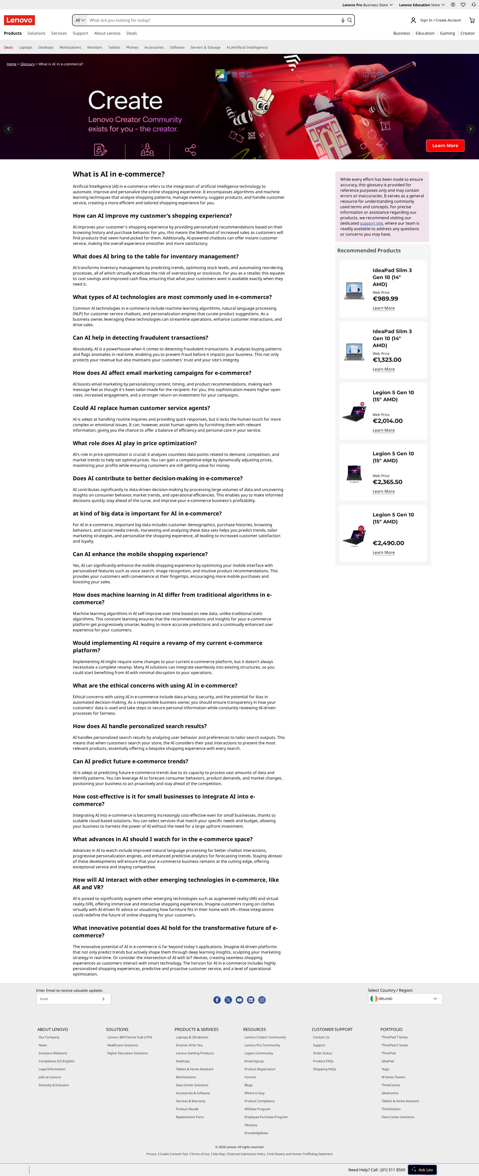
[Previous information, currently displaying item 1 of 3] (8, 129)
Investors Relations (53, 1053)
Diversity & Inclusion (54, 1085)
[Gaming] (456, 32)
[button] (453, 4)
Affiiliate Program (257, 1109)
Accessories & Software (193, 1093)
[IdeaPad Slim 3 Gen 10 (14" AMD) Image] (354, 291)
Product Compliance (259, 1101)
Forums (250, 1077)
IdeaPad (388, 1061)
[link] (474, 5)
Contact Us (321, 1037)
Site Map (219, 1154)
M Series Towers (393, 1077)
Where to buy (254, 1093)
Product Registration (259, 1069)
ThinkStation (391, 1109)
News (43, 1045)
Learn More (384, 308)
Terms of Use (200, 1154)
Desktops (183, 1061)
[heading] (397, 277)
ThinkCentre (391, 1085)
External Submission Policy (246, 1154)
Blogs (248, 1085)
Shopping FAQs (324, 1069)
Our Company (49, 1037)
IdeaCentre (390, 1093)
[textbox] (405, 998)
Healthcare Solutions (122, 1045)
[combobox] (80, 20)
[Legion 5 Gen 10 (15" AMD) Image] (354, 413)
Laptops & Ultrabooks (192, 1037)
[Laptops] (34, 47)
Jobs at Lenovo (50, 1077)
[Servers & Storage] (222, 47)
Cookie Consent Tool (174, 1154)
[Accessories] (165, 47)
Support (319, 1045)
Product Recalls (187, 1109)
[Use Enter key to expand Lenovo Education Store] (443, 4)
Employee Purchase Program (266, 1117)
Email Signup (254, 1061)
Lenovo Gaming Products (195, 1053)
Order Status (322, 1053)
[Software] (186, 47)
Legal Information (52, 1069)
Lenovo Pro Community (262, 1045)
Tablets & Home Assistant (194, 1069)
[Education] (436, 32)
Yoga (385, 1069)
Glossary (27, 64)
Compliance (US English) (56, 1061)
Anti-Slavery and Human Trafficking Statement (300, 1154)
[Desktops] (55, 47)
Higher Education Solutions (127, 1053)
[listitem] (383, 288)
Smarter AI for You (189, 1045)
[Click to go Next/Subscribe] (103, 998)
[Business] (411, 32)
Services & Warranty (191, 1101)
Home (11, 64)
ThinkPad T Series (395, 1037)
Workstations (186, 1077)
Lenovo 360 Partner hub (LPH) (129, 1037)
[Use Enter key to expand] (464, 20)
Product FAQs (323, 1061)
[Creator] (476, 32)
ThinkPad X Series (395, 1045)
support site (371, 223)
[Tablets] (122, 47)
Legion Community (258, 1053)
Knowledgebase (256, 1133)
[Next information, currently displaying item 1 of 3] (471, 129)
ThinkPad (389, 1053)
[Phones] (140, 47)
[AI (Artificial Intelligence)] (269, 47)
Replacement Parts (190, 1117)
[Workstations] (83, 47)
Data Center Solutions (192, 1085)
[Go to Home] (19, 20)
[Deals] (15, 47)
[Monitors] (104, 47)
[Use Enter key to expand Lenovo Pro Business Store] (391, 4)
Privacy (151, 1154)
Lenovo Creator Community (265, 1037)
